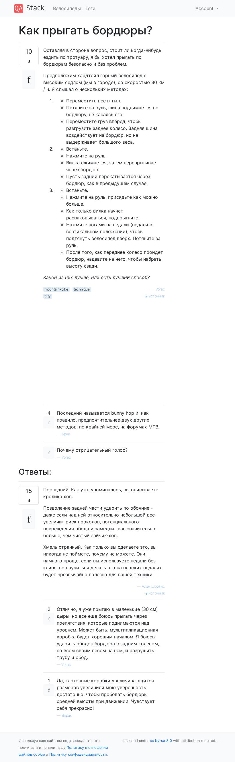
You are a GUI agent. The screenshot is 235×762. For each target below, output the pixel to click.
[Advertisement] (104, 349)
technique (82, 289)
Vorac (160, 289)
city (48, 296)
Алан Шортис (153, 586)
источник (156, 296)
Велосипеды (67, 8)
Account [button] (205, 8)
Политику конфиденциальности (78, 754)
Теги (90, 8)
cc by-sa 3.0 (161, 740)
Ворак (67, 715)
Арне (66, 434)
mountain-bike (56, 289)
